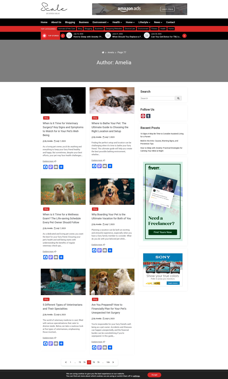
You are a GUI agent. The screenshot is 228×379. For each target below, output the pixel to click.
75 (80, 362)
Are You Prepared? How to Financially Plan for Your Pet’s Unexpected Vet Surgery (109, 308)
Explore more (48, 161)
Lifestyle (143, 22)
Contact (170, 22)
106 (108, 362)
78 (94, 362)
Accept (154, 375)
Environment (99, 22)
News (157, 22)
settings (136, 376)
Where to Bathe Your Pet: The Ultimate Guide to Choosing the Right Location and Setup (110, 127)
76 (84, 362)
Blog (46, 118)
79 (98, 362)
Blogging (70, 22)
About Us (56, 22)
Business (84, 22)
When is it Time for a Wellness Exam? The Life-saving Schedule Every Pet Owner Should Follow (62, 218)
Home (44, 22)
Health (116, 22)
